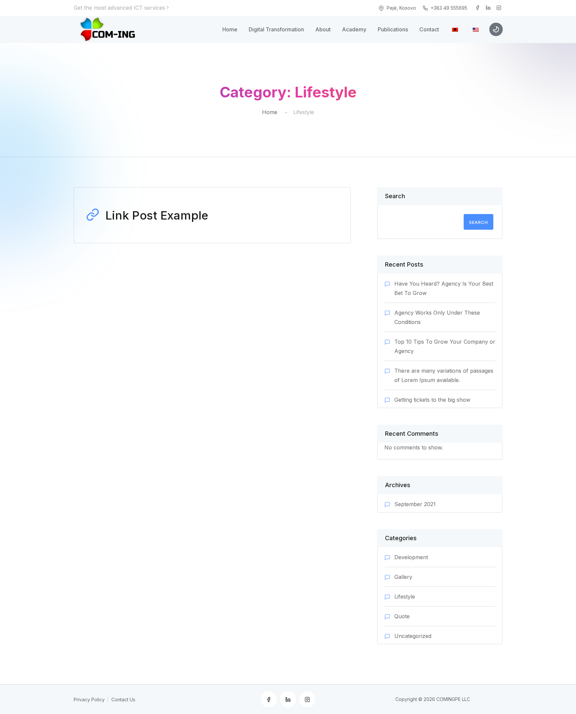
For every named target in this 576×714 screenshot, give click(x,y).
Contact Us (123, 699)
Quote (402, 616)
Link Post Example (156, 215)
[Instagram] (499, 8)
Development (411, 557)
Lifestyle (404, 596)
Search (395, 196)
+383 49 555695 (449, 8)
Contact (429, 29)
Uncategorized (412, 636)
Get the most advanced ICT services (119, 7)
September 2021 (415, 504)
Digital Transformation (276, 29)
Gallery (403, 577)
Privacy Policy (89, 699)
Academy (354, 29)
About (323, 29)
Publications (393, 29)
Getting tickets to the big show (432, 399)
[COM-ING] (109, 29)
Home (229, 29)
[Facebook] (478, 8)
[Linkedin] (488, 8)
